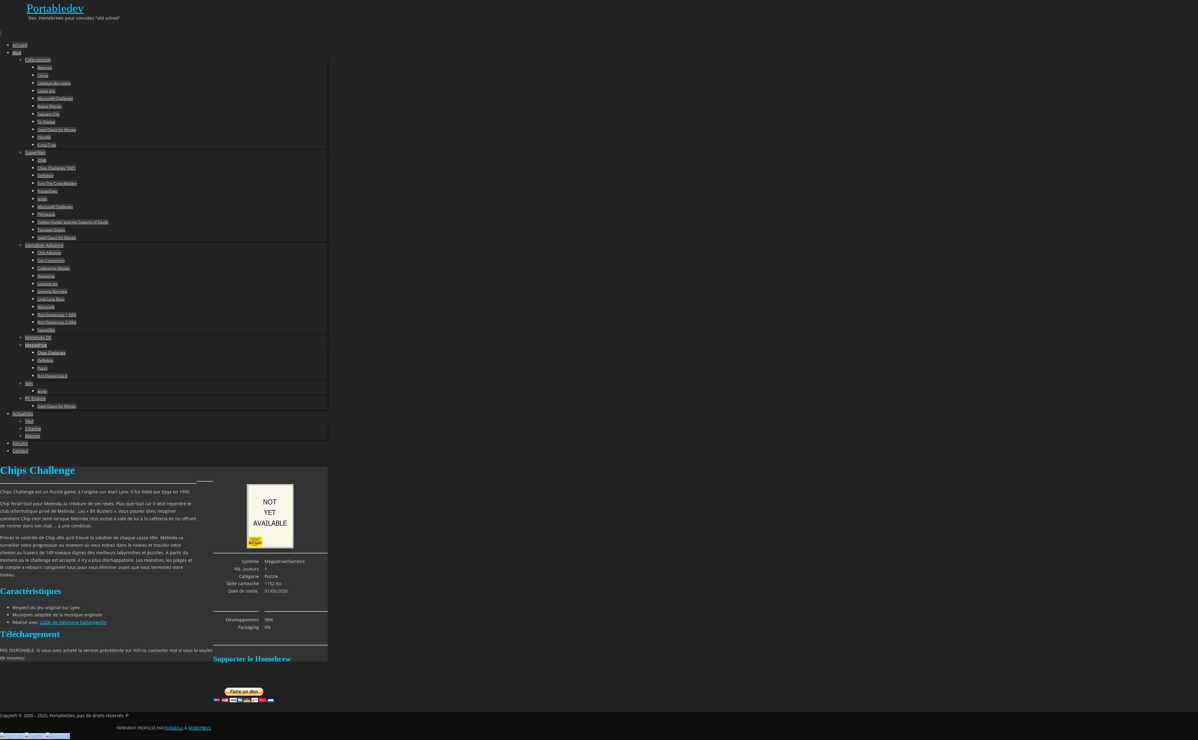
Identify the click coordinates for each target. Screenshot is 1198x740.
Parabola (173, 728)
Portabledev (55, 8)
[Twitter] (35, 736)
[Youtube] (12, 736)
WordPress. (199, 728)
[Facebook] (58, 736)
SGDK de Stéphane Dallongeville (73, 622)
